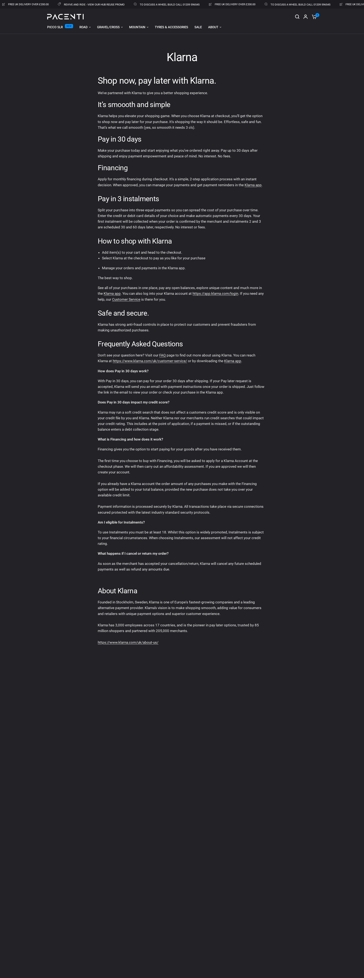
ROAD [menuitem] (83, 27)
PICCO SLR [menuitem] (55, 27)
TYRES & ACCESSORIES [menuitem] (171, 27)
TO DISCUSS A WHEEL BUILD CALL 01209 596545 (157, 4)
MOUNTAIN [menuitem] (137, 27)
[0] (313, 17)
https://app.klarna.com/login (215, 293)
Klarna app (253, 185)
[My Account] (305, 17)
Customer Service (126, 299)
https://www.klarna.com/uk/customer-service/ (150, 361)
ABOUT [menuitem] (213, 27)
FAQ (162, 355)
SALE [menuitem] (198, 27)
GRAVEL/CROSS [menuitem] (108, 27)
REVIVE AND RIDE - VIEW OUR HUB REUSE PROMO (82, 4)
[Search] (297, 17)
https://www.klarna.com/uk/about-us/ (128, 642)
